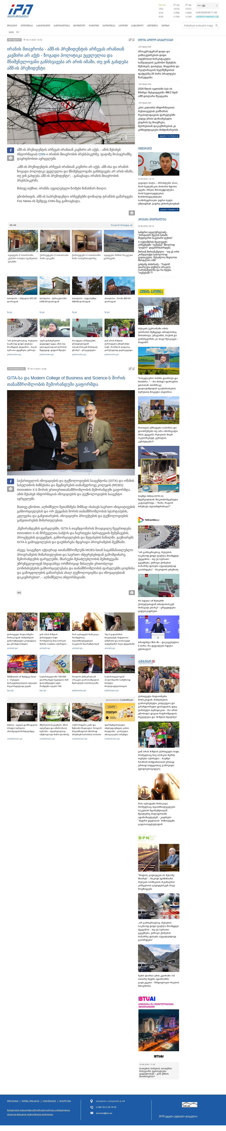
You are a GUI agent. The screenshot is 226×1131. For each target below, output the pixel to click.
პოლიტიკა (27, 25)
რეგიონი (94, 25)
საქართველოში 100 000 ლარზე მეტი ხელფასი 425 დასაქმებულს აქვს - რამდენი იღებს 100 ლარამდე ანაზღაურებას (54, 683)
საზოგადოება (62, 25)
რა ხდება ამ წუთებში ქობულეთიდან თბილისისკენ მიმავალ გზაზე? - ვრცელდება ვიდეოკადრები (85, 347)
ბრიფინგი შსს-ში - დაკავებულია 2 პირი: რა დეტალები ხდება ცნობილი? (158, 645)
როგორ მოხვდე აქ (121, 225)
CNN (41, 154)
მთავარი (12, 25)
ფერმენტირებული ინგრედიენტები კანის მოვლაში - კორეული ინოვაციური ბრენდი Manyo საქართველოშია (118, 731)
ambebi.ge (12, 648)
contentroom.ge (14, 738)
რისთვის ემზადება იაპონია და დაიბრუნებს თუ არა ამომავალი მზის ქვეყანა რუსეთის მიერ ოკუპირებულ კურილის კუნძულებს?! (158, 434)
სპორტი (123, 25)
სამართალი (43, 25)
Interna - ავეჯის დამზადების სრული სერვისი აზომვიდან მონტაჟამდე (22, 728)
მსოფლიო (79, 25)
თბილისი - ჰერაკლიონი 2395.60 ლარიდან (53, 300)
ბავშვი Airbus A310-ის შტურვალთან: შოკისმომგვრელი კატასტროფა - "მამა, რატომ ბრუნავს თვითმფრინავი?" (158, 501)
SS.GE (13, 225)
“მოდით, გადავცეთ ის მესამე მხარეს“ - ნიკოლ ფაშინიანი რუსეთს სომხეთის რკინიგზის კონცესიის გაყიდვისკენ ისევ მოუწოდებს (156, 882)
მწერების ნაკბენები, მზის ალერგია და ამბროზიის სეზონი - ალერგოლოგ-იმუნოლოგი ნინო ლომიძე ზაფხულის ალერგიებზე (54, 731)
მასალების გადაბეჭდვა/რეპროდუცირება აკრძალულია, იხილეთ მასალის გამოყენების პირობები (38, 1112)
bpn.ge (162, 5)
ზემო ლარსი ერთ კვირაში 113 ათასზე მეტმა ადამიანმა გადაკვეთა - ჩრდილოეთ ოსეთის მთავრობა (158, 980)
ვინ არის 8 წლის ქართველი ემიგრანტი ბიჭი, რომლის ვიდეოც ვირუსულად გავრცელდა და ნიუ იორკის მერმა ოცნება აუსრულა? (119, 348)
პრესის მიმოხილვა (152, 219)
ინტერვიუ (145, 148)
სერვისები (49, 1101)
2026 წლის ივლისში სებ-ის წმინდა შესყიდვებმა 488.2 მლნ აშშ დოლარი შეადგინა (158, 92)
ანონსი (165, 25)
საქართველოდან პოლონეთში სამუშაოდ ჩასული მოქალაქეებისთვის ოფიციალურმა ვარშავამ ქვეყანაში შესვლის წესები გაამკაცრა (119, 686)
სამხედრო (137, 25)
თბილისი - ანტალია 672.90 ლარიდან (22, 300)
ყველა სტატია (168, 209)
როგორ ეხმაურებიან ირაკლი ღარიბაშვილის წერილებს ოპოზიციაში (85, 679)
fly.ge (9, 312)
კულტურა (152, 25)
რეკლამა (65, 1101)
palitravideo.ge (14, 354)
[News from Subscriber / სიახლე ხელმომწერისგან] (20, 592)
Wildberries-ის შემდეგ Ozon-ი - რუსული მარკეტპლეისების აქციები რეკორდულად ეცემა (22, 681)
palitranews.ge (79, 690)
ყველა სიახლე (168, 136)
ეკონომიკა (109, 25)
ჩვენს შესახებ (30, 1101)
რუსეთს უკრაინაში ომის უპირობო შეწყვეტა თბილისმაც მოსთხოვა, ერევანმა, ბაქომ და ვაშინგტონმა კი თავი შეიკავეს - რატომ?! (158, 335)
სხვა (11, 32)
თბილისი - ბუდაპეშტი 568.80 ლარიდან (84, 300)
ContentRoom (126, 700)
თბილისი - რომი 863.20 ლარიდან (117, 300)
